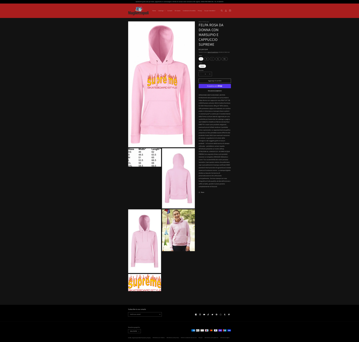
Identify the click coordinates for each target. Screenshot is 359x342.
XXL (225, 59)
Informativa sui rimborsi (159, 337)
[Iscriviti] (160, 314)
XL (218, 59)
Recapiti (201, 337)
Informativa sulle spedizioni (211, 337)
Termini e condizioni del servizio (189, 337)
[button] (161, 11)
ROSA (202, 66)
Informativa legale (224, 337)
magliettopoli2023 (136, 337)
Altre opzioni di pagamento (215, 90)
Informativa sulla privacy (173, 337)
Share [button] (202, 192)
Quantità (201, 70)
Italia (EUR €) (133, 331)
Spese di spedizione (213, 52)
